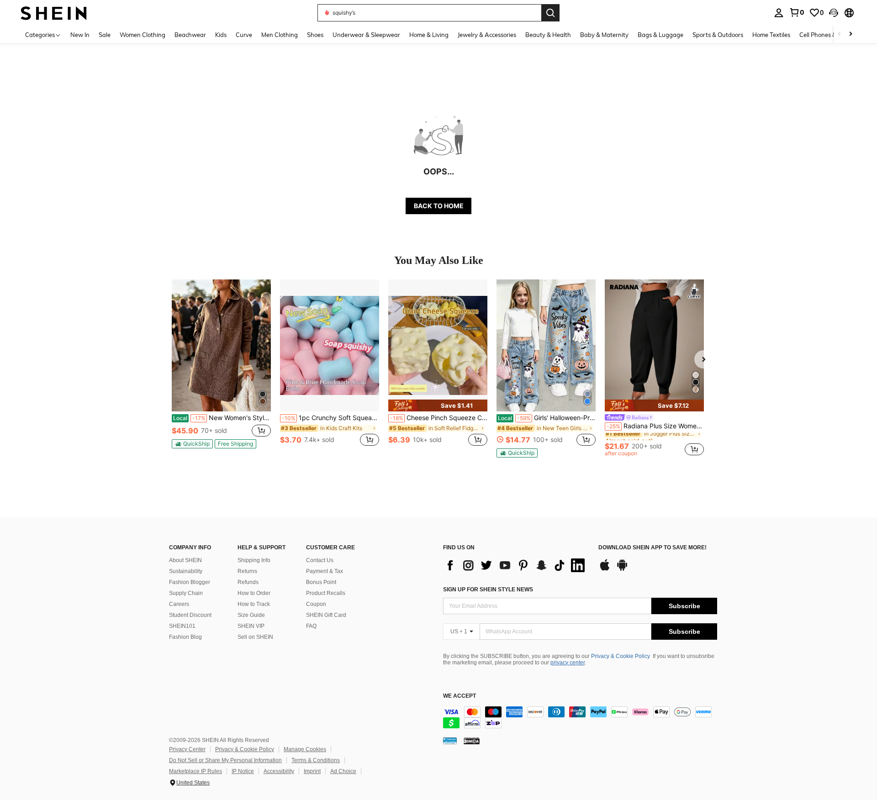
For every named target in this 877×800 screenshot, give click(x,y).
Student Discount (190, 615)
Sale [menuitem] (105, 34)
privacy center (567, 662)
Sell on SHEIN (255, 637)
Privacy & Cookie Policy (620, 656)
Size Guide (251, 615)
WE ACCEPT (459, 696)
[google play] (622, 569)
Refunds (248, 582)
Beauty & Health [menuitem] (548, 34)
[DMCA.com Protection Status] (472, 740)
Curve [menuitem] (244, 34)
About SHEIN (185, 560)
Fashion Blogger (189, 582)
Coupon (316, 604)
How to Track (254, 604)
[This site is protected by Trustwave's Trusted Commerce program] (450, 740)
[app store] (604, 569)
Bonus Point (321, 582)
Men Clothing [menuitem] (279, 34)
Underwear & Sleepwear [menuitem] (366, 34)
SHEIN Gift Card (326, 615)
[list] (516, 565)
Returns (247, 571)
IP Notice (243, 771)
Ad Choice (343, 771)
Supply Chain (186, 593)
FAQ (311, 626)
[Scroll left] (839, 34)
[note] (192, 443)
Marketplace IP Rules (195, 771)
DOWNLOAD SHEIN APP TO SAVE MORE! (652, 548)
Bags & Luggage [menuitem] (660, 34)
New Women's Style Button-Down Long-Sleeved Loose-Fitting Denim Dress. (222, 417)
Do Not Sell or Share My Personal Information (225, 760)
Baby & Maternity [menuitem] (604, 34)
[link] (796, 12)
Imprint (312, 771)
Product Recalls (325, 593)
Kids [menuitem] (221, 34)
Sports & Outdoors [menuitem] (717, 34)
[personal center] (778, 12)
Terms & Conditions (315, 760)
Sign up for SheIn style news (488, 589)
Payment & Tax (324, 571)
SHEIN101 (182, 626)
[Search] (550, 12)
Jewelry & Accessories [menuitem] (487, 34)
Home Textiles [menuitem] (771, 34)
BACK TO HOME (439, 206)
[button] (833, 12)
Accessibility (279, 771)
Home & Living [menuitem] (429, 34)
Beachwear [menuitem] (190, 34)
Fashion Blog (185, 637)
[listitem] (221, 367)
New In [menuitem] (80, 34)
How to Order (254, 593)
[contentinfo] (580, 717)
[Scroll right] (850, 34)
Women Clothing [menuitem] (142, 34)
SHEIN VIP (251, 626)
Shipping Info (254, 560)
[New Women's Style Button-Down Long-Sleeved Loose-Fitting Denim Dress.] (221, 345)
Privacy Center (187, 749)
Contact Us (319, 560)
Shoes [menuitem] (315, 34)
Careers (179, 604)
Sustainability (185, 571)
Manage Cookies (305, 749)
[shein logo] (54, 12)
